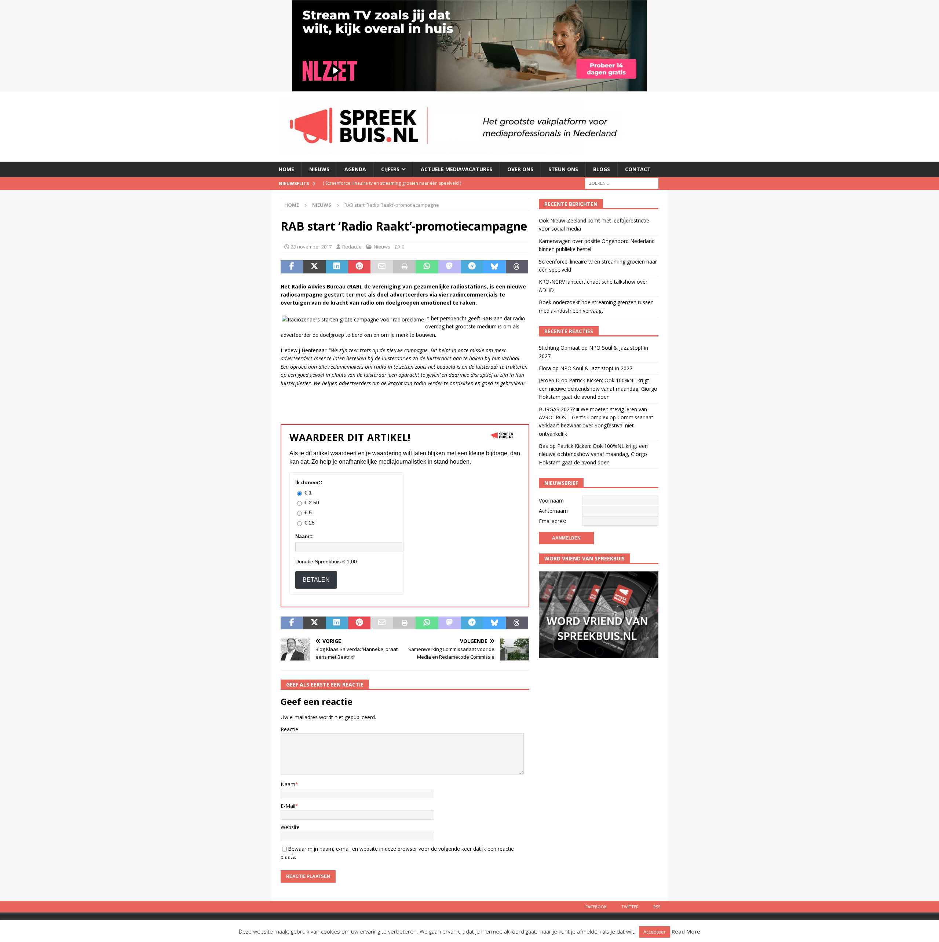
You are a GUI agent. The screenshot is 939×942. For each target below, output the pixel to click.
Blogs (601, 169)
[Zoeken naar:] (621, 182)
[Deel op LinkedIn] (337, 266)
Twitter (630, 906)
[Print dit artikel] (404, 266)
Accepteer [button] (654, 931)
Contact (638, 169)
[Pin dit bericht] (359, 266)
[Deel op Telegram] (472, 266)
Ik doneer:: (308, 482)
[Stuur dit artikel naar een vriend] (381, 266)
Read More (686, 931)
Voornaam (551, 500)
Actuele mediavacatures (456, 169)
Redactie (352, 246)
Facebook (596, 906)
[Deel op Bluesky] (494, 266)
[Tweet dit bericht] (314, 266)
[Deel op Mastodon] (449, 266)
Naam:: (304, 536)
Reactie (289, 729)
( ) (392, 183)
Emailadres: (552, 521)
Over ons (520, 169)
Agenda (355, 169)
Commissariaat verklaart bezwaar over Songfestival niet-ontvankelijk (596, 425)
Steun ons (563, 169)
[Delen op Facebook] (292, 266)
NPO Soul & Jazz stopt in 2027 (596, 368)
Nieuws (319, 169)
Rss (656, 906)
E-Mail (288, 805)
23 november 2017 (311, 246)
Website (290, 827)
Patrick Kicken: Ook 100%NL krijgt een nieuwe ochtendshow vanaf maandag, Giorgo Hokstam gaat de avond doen (598, 388)
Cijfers (390, 169)
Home (286, 169)
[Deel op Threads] (517, 266)
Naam (288, 784)
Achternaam (553, 510)
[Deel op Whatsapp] (427, 266)
